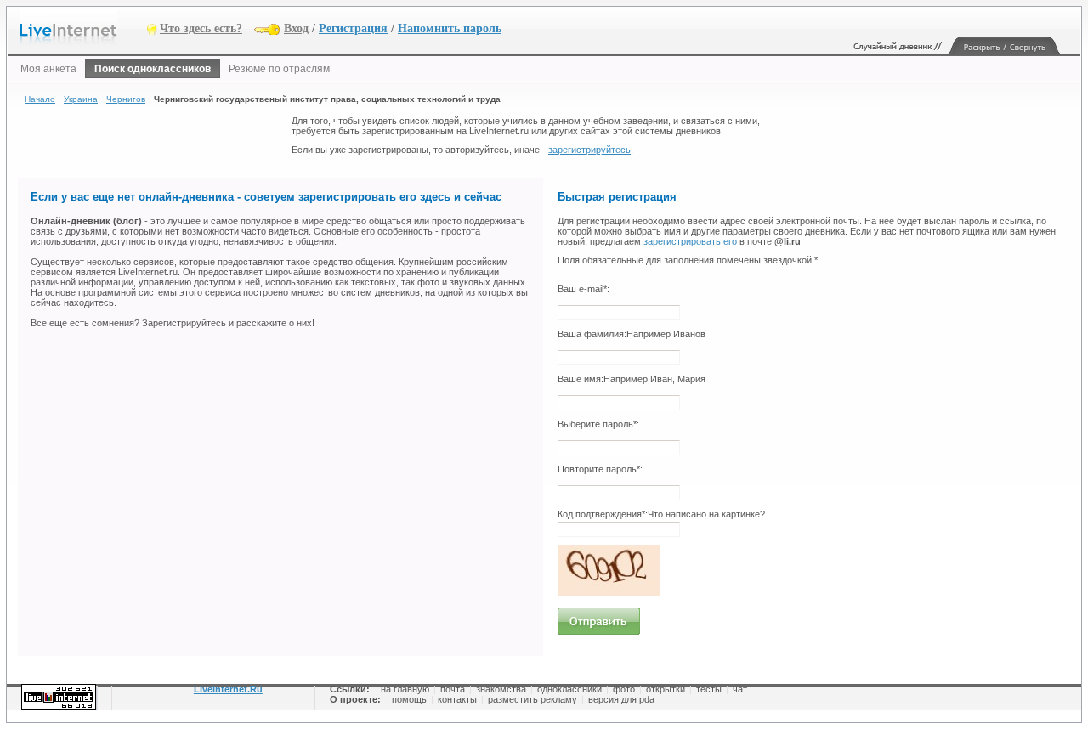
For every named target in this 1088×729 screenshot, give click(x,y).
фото (624, 689)
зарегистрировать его (690, 241)
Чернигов (125, 99)
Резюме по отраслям (279, 69)
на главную (405, 689)
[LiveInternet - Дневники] (83, 28)
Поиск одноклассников (152, 69)
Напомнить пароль (450, 28)
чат (740, 689)
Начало (40, 99)
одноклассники (569, 689)
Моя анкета (48, 69)
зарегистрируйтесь (589, 149)
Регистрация (353, 28)
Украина (81, 99)
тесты (709, 689)
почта (452, 689)
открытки (665, 689)
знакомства (501, 689)
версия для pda (621, 699)
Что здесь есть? (201, 28)
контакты (457, 699)
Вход (296, 28)
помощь (409, 699)
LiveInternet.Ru (228, 689)
